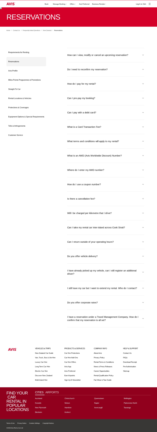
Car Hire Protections (72, 353)
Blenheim (38, 412)
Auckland (38, 398)
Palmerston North (130, 403)
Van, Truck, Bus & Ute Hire (45, 358)
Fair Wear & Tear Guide (102, 380)
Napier (96, 403)
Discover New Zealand (43, 375)
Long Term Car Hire (42, 367)
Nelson (67, 403)
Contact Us (127, 353)
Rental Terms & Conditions (104, 362)
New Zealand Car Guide (44, 353)
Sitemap (126, 371)
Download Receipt (130, 362)
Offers (72, 4)
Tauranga (127, 408)
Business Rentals (98, 4)
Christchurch (69, 398)
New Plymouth (40, 408)
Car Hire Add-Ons (71, 358)
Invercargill (98, 408)
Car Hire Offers (70, 362)
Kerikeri (67, 412)
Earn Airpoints (69, 375)
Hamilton (68, 408)
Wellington (127, 398)
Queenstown (99, 398)
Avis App (67, 367)
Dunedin (38, 403)
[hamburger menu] (150, 4)
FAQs (125, 358)
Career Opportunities (102, 371)
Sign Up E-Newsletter (72, 380)
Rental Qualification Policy (103, 375)
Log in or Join (141, 4)
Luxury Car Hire (41, 362)
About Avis (98, 353)
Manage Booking (59, 4)
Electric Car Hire (41, 371)
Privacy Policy (99, 358)
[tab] (40, 392)
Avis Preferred (84, 4)
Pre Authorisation (129, 367)
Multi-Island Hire (41, 380)
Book (46, 4)
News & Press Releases (103, 367)
